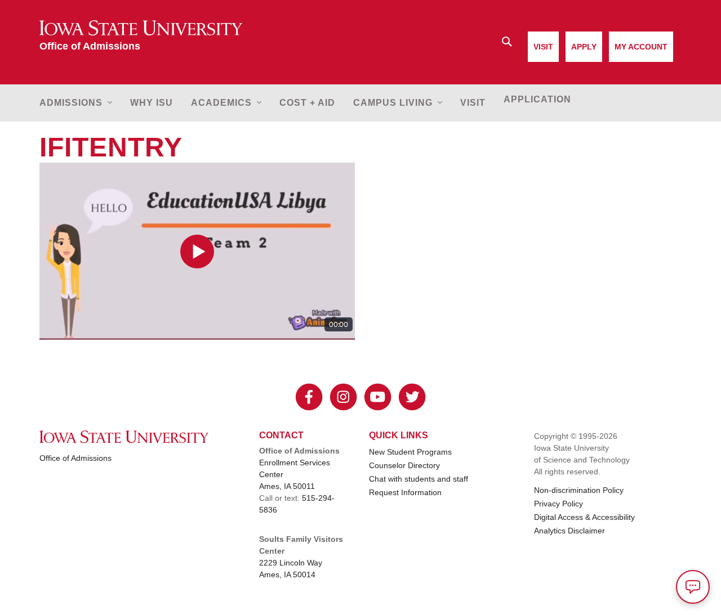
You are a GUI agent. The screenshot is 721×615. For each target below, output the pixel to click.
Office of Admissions (75, 458)
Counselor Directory (404, 465)
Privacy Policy (558, 503)
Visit (543, 46)
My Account (641, 46)
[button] (80, 103)
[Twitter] (412, 397)
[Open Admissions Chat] (693, 587)
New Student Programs (410, 451)
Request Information (405, 492)
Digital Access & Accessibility (584, 517)
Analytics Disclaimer (569, 530)
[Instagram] (343, 397)
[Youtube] (377, 397)
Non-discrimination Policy (579, 490)
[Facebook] (309, 397)
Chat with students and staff (418, 478)
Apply (584, 46)
